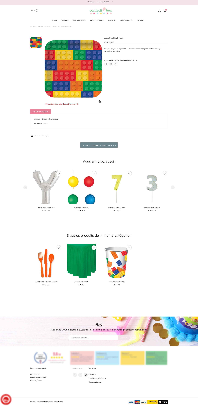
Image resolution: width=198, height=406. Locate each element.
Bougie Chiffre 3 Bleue (152, 207)
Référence (38, 123)
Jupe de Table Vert (81, 282)
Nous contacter (95, 382)
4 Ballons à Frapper (81, 207)
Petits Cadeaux (96, 20)
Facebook (75, 375)
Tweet (111, 64)
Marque (37, 119)
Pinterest (116, 64)
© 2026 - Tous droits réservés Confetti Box (46, 402)
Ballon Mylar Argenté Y (46, 207)
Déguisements (126, 20)
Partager (106, 64)
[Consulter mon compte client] (159, 10)
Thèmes (65, 20)
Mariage (111, 20)
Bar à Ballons (79, 20)
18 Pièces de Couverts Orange (46, 282)
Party (54, 20)
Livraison (92, 374)
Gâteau (140, 20)
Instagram (86, 375)
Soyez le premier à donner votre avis (100, 145)
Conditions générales (97, 378)
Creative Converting (50, 119)
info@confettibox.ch (38, 377)
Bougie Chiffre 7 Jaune (116, 207)
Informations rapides (38, 368)
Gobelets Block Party (116, 282)
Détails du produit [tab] (40, 111)
